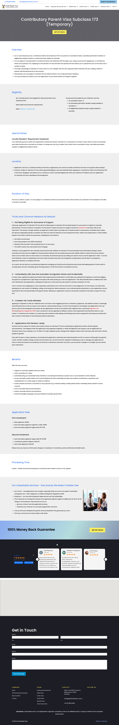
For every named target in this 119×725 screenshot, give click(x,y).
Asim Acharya (93, 550)
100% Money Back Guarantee (19, 693)
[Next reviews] (105, 559)
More (114, 6)
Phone (14, 651)
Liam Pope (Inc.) (48, 550)
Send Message (19, 674)
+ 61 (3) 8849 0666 (9, 2)
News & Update (16, 696)
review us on (28, 562)
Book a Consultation (108, 2)
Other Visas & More (42, 704)
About (47, 6)
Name (14, 634)
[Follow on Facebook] (87, 690)
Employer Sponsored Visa (58, 6)
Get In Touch (59, 32)
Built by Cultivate (101, 721)
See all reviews (19, 562)
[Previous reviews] (37, 559)
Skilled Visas (72, 6)
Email (14, 644)
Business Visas (105, 6)
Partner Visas (83, 6)
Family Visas (94, 6)
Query (14, 658)
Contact (14, 698)
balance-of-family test (27, 109)
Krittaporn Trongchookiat (74, 550)
